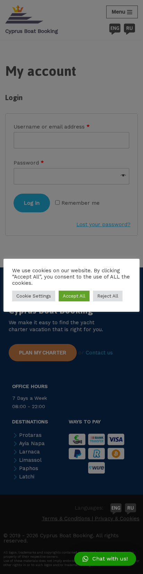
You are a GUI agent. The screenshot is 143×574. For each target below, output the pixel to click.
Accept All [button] (74, 296)
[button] (105, 559)
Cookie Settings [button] (33, 296)
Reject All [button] (107, 296)
